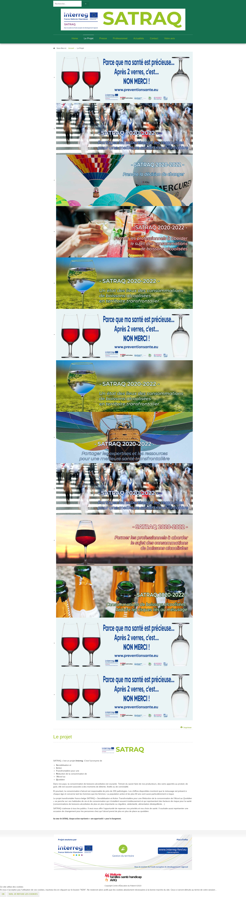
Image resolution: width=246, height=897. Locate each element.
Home (75, 38)
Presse (103, 38)
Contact (154, 38)
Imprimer (187, 727)
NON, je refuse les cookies (23, 894)
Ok (3, 894)
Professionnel (120, 38)
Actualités (138, 38)
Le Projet (88, 38)
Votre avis (169, 38)
